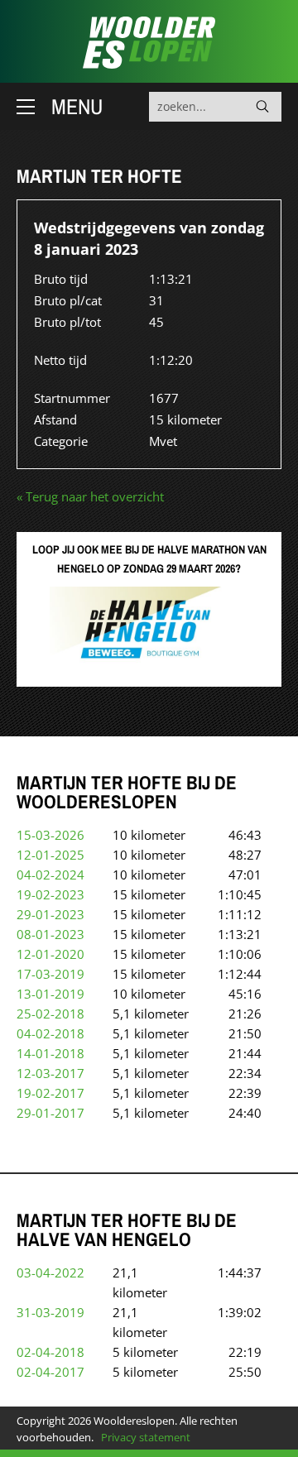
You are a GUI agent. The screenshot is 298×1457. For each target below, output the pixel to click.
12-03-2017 (50, 1073)
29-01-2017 (50, 1113)
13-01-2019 (50, 993)
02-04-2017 (50, 1372)
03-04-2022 (50, 1272)
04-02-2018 (50, 1033)
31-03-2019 (50, 1312)
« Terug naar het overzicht (90, 496)
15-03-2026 (50, 835)
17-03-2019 (50, 974)
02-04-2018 (50, 1352)
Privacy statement (145, 1437)
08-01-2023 (50, 934)
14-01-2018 (50, 1053)
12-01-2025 (50, 854)
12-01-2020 (50, 954)
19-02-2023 (50, 894)
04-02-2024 (50, 874)
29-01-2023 (50, 914)
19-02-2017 (50, 1093)
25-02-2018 (50, 1013)
